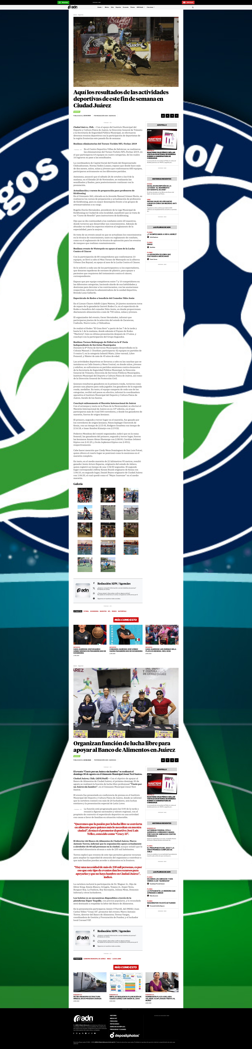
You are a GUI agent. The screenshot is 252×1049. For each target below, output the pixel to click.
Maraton (103, 611)
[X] (172, 116)
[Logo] (73, 7)
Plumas (149, 232)
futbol (86, 611)
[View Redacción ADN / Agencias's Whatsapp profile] (93, 593)
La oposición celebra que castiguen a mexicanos (159, 255)
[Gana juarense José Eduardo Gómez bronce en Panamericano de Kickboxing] (90, 635)
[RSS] (83, 1033)
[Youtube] (95, 1033)
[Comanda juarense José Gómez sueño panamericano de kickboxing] (126, 635)
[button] (179, 7)
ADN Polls (150, 150)
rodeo (114, 611)
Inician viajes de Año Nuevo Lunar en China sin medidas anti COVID (162, 203)
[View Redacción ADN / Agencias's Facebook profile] (93, 583)
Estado (149, 184)
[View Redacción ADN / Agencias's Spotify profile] (93, 598)
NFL (109, 611)
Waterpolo (122, 611)
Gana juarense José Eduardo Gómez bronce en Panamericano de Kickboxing (89, 651)
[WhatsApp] (163, 116)
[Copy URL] (177, 116)
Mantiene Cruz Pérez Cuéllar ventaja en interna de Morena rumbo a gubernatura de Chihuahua (161, 155)
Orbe (149, 199)
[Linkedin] (80, 1033)
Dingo (149, 244)
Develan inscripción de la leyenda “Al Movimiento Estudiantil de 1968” (159, 188)
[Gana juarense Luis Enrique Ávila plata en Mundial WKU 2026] (162, 635)
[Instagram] (77, 1033)
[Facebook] (168, 116)
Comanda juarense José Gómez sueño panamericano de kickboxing (125, 650)
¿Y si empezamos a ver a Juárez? (162, 234)
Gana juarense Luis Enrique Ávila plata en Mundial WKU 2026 (160, 650)
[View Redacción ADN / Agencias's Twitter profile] (93, 588)
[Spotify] (86, 1033)
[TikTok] (89, 1033)
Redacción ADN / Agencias (113, 583)
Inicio (75, 15)
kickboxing (94, 611)
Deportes (80, 15)
